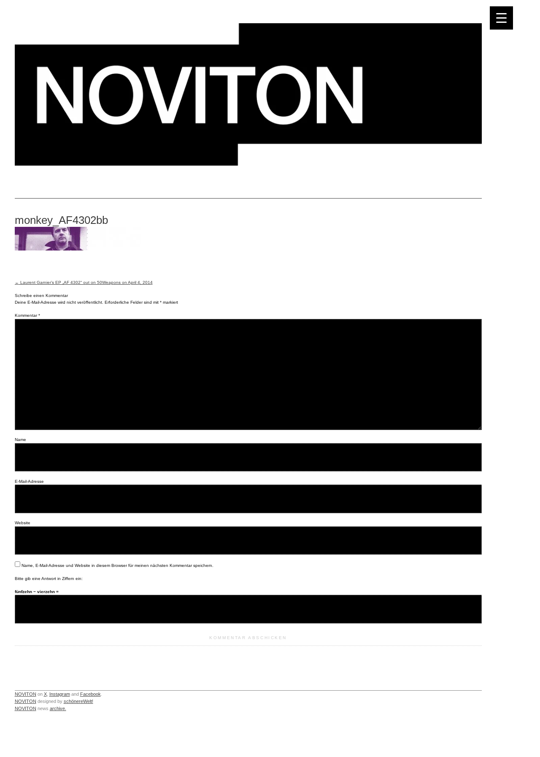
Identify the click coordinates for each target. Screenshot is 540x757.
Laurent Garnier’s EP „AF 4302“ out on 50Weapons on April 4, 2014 (84, 282)
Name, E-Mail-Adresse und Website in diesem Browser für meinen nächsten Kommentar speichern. (117, 565)
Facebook (90, 694)
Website (22, 522)
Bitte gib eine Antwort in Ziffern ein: (49, 578)
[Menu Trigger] (501, 18)
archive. (58, 708)
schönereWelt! (78, 701)
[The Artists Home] (248, 163)
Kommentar (27, 315)
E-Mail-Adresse (29, 481)
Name (20, 439)
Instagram (59, 694)
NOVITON (25, 694)
